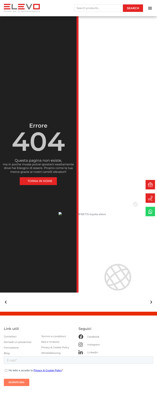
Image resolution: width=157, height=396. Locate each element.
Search (133, 8)
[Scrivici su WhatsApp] (150, 211)
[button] (150, 8)
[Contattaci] (150, 184)
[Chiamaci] (150, 198)
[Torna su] (150, 389)
